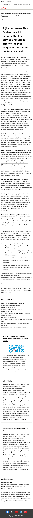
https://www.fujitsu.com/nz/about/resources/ (14, 327)
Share (4, 20)
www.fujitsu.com (22, 419)
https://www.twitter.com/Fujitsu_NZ (11, 309)
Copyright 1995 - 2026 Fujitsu (16, 516)
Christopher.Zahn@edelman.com (15, 486)
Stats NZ (10, 288)
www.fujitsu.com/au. (23, 469)
